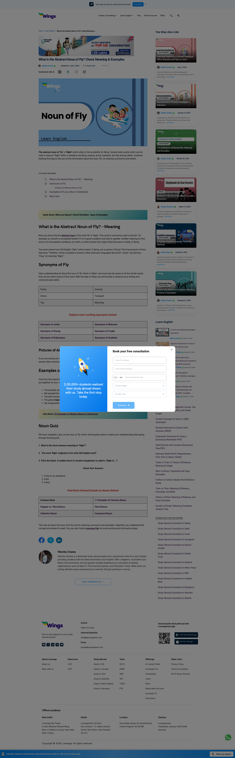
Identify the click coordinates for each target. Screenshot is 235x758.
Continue (123, 405)
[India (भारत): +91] (116, 377)
